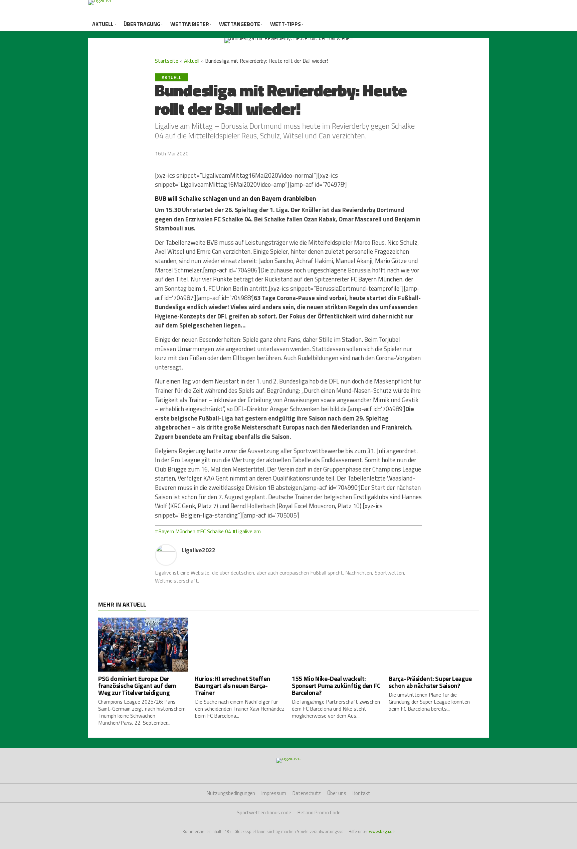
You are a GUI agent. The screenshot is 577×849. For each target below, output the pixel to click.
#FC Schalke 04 (214, 531)
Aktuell (103, 24)
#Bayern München (175, 531)
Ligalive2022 (198, 550)
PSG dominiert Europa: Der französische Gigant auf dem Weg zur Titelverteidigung (137, 685)
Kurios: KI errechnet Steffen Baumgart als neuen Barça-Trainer (232, 685)
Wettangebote (239, 24)
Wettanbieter (189, 24)
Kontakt (361, 793)
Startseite (166, 61)
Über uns (336, 793)
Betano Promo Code (319, 812)
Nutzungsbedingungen (231, 793)
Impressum (273, 793)
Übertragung (142, 24)
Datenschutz (307, 793)
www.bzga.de (382, 831)
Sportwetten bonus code (264, 812)
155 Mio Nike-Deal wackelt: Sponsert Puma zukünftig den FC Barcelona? (336, 685)
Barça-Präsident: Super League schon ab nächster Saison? (430, 682)
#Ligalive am (246, 531)
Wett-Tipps (285, 24)
